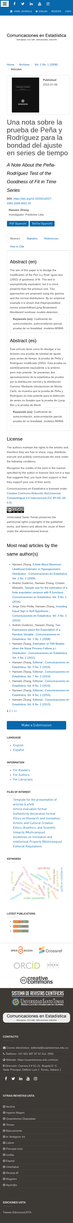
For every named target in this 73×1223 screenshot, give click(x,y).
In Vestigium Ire (15, 1136)
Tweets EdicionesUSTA (17, 1212)
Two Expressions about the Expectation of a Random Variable (36, 629)
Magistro (11, 1178)
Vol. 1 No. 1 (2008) (46, 64)
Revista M (12, 1172)
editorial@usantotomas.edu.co (49, 1047)
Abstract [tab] (15, 238)
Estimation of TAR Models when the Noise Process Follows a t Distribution (38, 648)
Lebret (10, 1142)
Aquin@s (11, 1184)
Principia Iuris (14, 1148)
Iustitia (10, 1154)
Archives (24, 64)
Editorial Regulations (27, 846)
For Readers (21, 770)
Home (10, 64)
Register (56, 11)
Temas (10, 1124)
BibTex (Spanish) (42, 223)
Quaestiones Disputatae (21, 1118)
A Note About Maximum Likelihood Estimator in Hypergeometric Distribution (36, 569)
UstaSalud (12, 1166)
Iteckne (10, 1106)
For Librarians (23, 779)
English (42, 11)
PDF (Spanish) (17, 223)
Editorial (38, 662)
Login (68, 11)
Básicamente (14, 1130)
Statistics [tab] (32, 238)
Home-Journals (22, 11)
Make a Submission (36, 725)
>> (15, 710)
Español (18, 750)
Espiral (10, 1160)
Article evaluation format (30, 809)
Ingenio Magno (15, 1112)
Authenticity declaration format (34, 813)
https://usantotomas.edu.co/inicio (38, 1059)
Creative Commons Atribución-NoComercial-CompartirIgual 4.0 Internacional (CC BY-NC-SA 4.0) (36, 498)
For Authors (21, 775)
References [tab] (51, 238)
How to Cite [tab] (17, 246)
